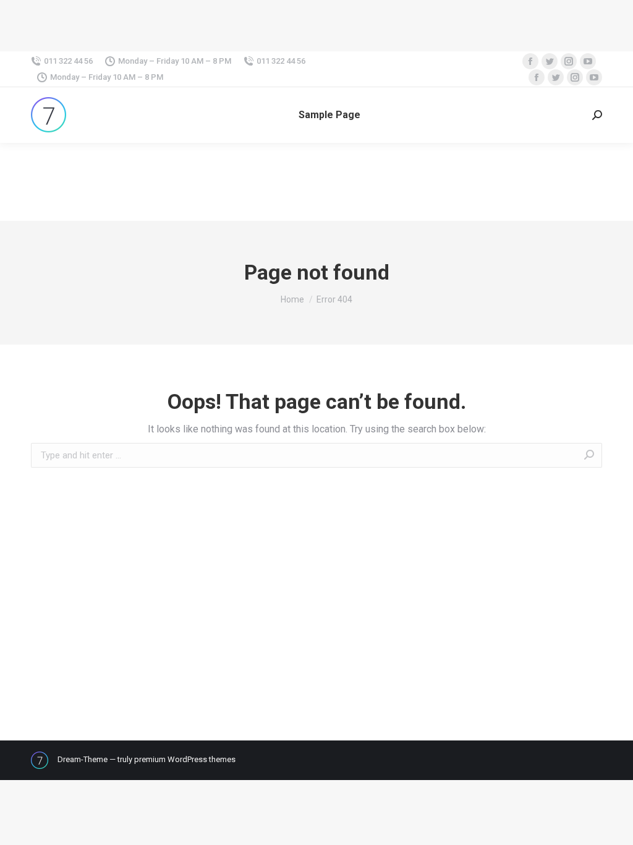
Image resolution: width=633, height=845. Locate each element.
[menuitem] (329, 115)
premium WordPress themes (185, 759)
